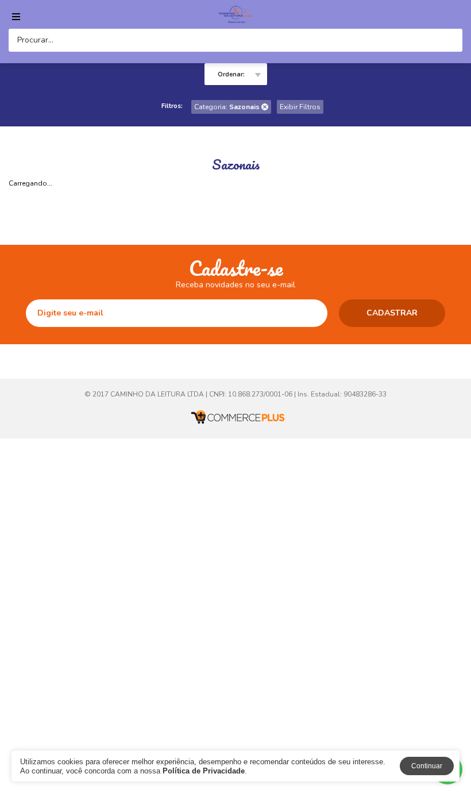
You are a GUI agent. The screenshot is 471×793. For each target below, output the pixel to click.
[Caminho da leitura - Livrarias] (236, 14)
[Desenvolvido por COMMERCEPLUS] (235, 417)
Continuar (426, 766)
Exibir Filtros (300, 106)
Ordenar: (231, 74)
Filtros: (172, 106)
